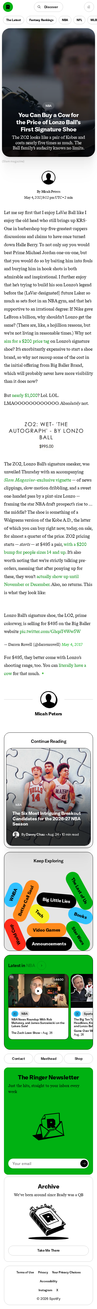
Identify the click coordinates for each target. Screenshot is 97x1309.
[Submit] (84, 1163)
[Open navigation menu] (89, 7)
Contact (18, 1058)
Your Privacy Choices (66, 1272)
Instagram (45, 1290)
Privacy (43, 1272)
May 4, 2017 (72, 644)
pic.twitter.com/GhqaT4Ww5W (50, 631)
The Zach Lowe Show (25, 1033)
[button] (48, 7)
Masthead (48, 1058)
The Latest (13, 20)
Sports (88, 1014)
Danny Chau (35, 834)
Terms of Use (25, 1272)
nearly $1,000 (25, 395)
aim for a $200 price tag (26, 341)
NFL (79, 20)
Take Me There (48, 1250)
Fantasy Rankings (41, 20)
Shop (79, 1058)
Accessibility (48, 1281)
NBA (65, 20)
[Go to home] (8, 7)
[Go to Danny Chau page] (15, 834)
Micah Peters (50, 192)
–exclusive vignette (37, 480)
